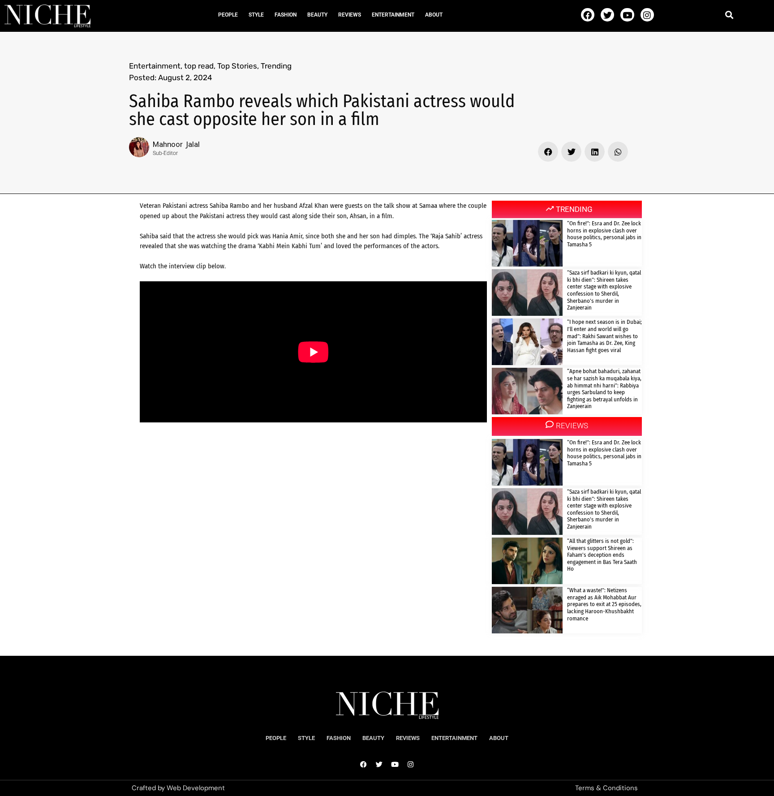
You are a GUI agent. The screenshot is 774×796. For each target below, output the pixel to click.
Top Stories (237, 65)
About (434, 15)
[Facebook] (587, 15)
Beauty (317, 15)
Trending (276, 65)
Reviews (349, 15)
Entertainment (393, 15)
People (228, 15)
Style (256, 15)
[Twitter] (607, 15)
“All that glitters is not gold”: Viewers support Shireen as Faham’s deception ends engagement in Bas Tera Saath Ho (602, 555)
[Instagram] (647, 15)
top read (199, 65)
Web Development (196, 787)
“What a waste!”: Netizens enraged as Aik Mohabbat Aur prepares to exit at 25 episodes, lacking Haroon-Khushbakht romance (604, 604)
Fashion (286, 15)
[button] (729, 14)
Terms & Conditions (606, 787)
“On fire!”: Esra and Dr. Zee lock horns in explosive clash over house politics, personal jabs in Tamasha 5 (604, 234)
